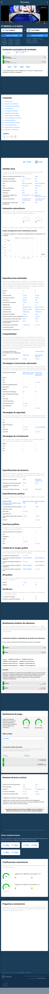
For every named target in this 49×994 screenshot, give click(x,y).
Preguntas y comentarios (11, 129)
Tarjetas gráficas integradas (12, 115)
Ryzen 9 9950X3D (28, 67)
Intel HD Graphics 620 (40, 501)
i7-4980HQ (17, 44)
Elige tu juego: (24, 739)
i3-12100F (8, 52)
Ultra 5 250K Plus (18, 52)
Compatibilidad (9, 108)
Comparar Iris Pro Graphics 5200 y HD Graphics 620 (12, 503)
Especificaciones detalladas (12, 106)
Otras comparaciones (10, 125)
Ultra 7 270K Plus (24, 52)
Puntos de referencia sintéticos (13, 118)
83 (35, 178)
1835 (23, 176)
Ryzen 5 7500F (15, 67)
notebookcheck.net (42, 978)
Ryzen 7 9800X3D (22, 67)
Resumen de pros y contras (12, 122)
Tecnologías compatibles (11, 111)
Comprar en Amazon (14, 35)
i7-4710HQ (17, 39)
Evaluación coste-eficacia (11, 104)
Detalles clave (8, 101)
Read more (43, 7)
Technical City (24, 2)
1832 (36, 176)
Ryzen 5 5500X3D (9, 67)
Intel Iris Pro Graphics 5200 (29, 501)
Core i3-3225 (5, 755)
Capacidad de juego (10, 120)
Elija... (11, 30)
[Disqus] (25, 932)
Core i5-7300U (27, 755)
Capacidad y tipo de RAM (11, 113)
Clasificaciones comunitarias (12, 127)
